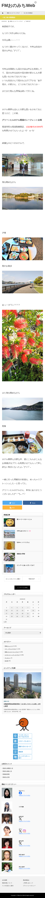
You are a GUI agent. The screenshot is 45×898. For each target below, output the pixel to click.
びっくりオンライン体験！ (13, 579)
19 (17, 613)
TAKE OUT (32, 579)
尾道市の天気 (6, 777)
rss (35, 2)
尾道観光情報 (6, 774)
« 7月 (5, 621)
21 (27, 613)
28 (27, 616)
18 (11, 613)
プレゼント (7, 658)
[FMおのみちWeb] (18, 5)
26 (17, 616)
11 (11, 610)
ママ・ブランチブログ (10, 649)
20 (22, 613)
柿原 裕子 (28, 21)
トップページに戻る (22, 587)
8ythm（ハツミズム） (23, 542)
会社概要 (4, 880)
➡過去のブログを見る (24, 795)
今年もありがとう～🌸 (24, 531)
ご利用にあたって (28, 883)
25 (11, 616)
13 (22, 610)
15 (33, 610)
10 (6, 610)
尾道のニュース (9, 646)
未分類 (6, 660)
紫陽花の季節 (21, 554)
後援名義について (7, 883)
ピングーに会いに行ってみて (26, 565)
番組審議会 (26, 880)
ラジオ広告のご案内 (7, 885)
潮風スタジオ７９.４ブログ (16, 21)
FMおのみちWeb (21, 895)
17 (6, 613)
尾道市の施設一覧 (7, 771)
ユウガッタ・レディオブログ (12, 655)
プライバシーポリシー (29, 885)
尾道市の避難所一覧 (8, 768)
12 (17, 610)
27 (22, 616)
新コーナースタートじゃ (24, 519)
